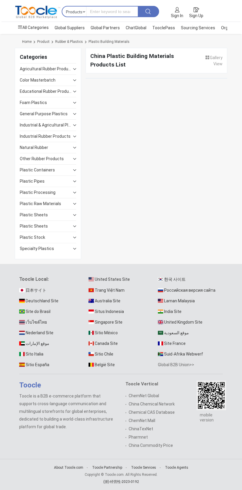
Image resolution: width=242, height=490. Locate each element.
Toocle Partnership (107, 467)
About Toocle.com (68, 467)
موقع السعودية (176, 332)
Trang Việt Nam (110, 290)
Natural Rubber (34, 147)
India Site (173, 311)
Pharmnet (138, 437)
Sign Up (196, 16)
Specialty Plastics (37, 248)
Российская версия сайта (189, 290)
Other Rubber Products (42, 158)
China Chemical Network (152, 404)
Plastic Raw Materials (40, 203)
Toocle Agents (176, 467)
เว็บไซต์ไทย (36, 322)
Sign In (177, 16)
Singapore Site (108, 322)
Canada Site (106, 343)
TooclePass (163, 27)
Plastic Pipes (32, 181)
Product (43, 42)
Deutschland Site (42, 300)
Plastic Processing (37, 192)
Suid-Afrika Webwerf (183, 354)
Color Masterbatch (37, 80)
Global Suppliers (70, 27)
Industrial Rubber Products (45, 136)
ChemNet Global (144, 395)
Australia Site (107, 300)
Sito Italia (34, 354)
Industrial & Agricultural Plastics (46, 125)
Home (27, 42)
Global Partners (105, 27)
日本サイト (36, 290)
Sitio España (37, 364)
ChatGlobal (136, 27)
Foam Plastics (33, 102)
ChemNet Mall (142, 420)
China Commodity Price (151, 445)
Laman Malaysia (179, 300)
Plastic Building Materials (109, 42)
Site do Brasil (38, 311)
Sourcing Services (198, 27)
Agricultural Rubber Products (46, 68)
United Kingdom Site (183, 322)
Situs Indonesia (109, 311)
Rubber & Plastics (69, 42)
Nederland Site (39, 332)
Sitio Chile (104, 354)
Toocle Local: (34, 279)
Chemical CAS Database (152, 412)
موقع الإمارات (37, 343)
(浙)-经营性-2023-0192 (121, 482)
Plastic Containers (37, 170)
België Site (105, 364)
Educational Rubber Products (46, 91)
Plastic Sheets (34, 214)
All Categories (35, 27)
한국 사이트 (175, 279)
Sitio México (106, 332)
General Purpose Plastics (44, 113)
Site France (175, 343)
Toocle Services (143, 467)
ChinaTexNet (141, 428)
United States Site (112, 279)
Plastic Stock (32, 237)
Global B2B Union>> (176, 364)
